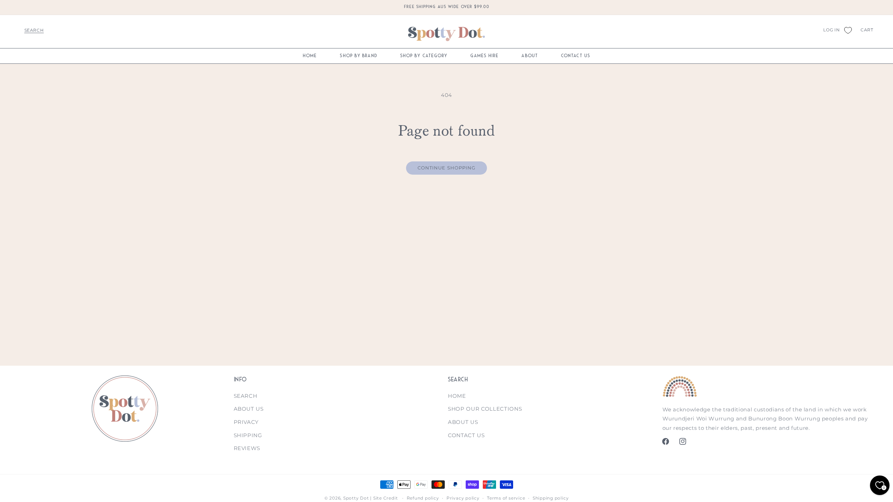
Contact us (466, 435)
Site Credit (385, 498)
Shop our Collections (485, 408)
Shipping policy (551, 498)
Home (457, 396)
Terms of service (506, 498)
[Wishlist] (847, 30)
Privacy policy (463, 498)
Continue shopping (447, 167)
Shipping (248, 435)
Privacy (246, 422)
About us (249, 408)
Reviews (247, 448)
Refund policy (423, 498)
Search (245, 396)
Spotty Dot (356, 498)
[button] (34, 30)
